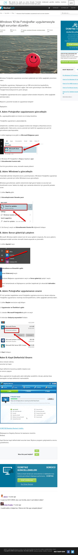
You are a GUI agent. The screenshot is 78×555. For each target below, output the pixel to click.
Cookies (50, 550)
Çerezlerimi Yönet (50, 549)
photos (24, 30)
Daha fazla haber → (67, 96)
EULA (16, 549)
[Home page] (49, 8)
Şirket (6, 549)
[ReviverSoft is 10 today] (45, 8)
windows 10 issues (31, 30)
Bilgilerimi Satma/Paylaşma (35, 549)
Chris (1, 31)
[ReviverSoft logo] (7, 7)
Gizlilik (45, 550)
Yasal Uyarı (22, 549)
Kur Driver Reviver (27, 484)
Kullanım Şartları (38, 550)
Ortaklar (11, 549)
